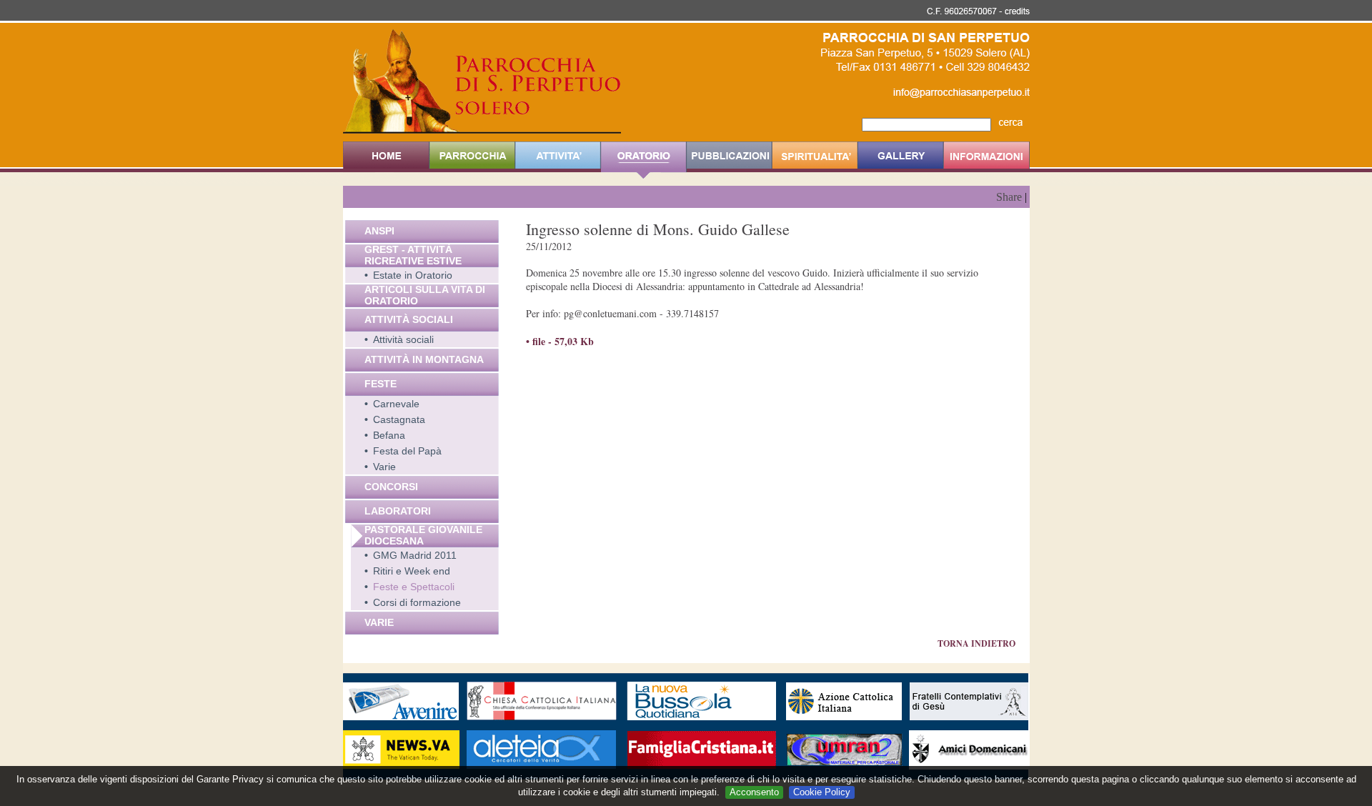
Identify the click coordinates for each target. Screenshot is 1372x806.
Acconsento (754, 792)
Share (1009, 197)
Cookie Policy (821, 792)
